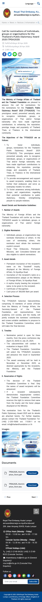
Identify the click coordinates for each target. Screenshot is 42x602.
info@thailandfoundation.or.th (19, 424)
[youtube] (19, 576)
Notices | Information (26, 22)
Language (29, 3)
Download (32, 473)
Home (4, 22)
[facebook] (5, 576)
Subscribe (33, 581)
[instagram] (10, 576)
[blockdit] (28, 576)
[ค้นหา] (38, 3)
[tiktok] (33, 576)
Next (34, 497)
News (12, 22)
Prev (8, 497)
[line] (24, 576)
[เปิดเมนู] (3, 3)
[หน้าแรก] (7, 13)
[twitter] (14, 576)
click (22, 548)
